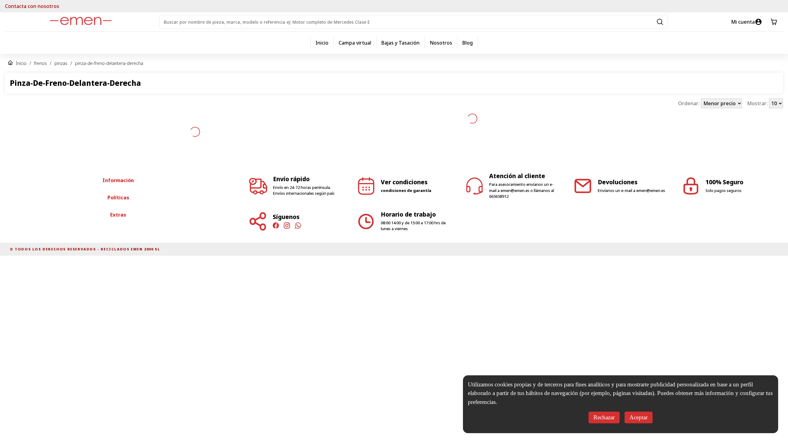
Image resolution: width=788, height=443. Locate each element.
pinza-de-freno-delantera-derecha (109, 63)
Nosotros (441, 42)
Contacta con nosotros (32, 6)
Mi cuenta (743, 21)
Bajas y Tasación (400, 42)
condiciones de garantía (406, 166)
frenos (40, 63)
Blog (467, 42)
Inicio (322, 42)
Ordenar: (689, 103)
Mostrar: (758, 103)
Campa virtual (355, 42)
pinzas (60, 63)
